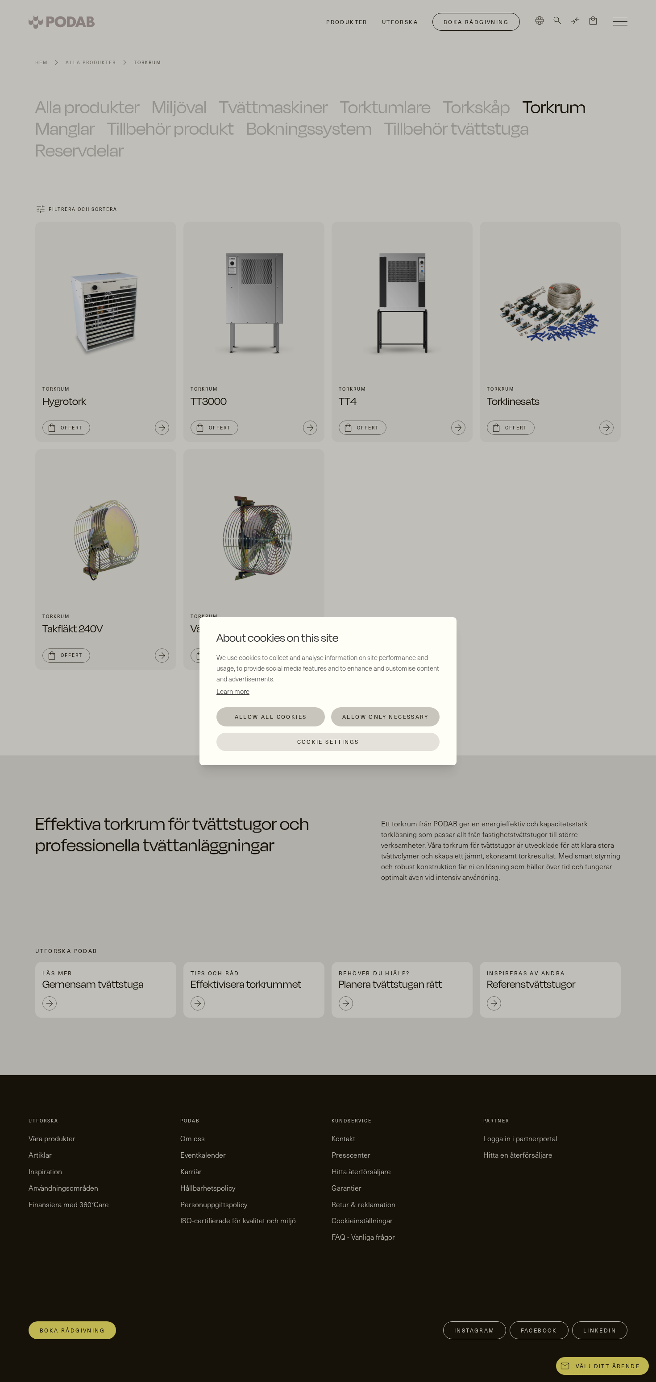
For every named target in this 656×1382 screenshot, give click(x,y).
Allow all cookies (271, 716)
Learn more (232, 691)
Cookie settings (328, 741)
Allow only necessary (385, 716)
